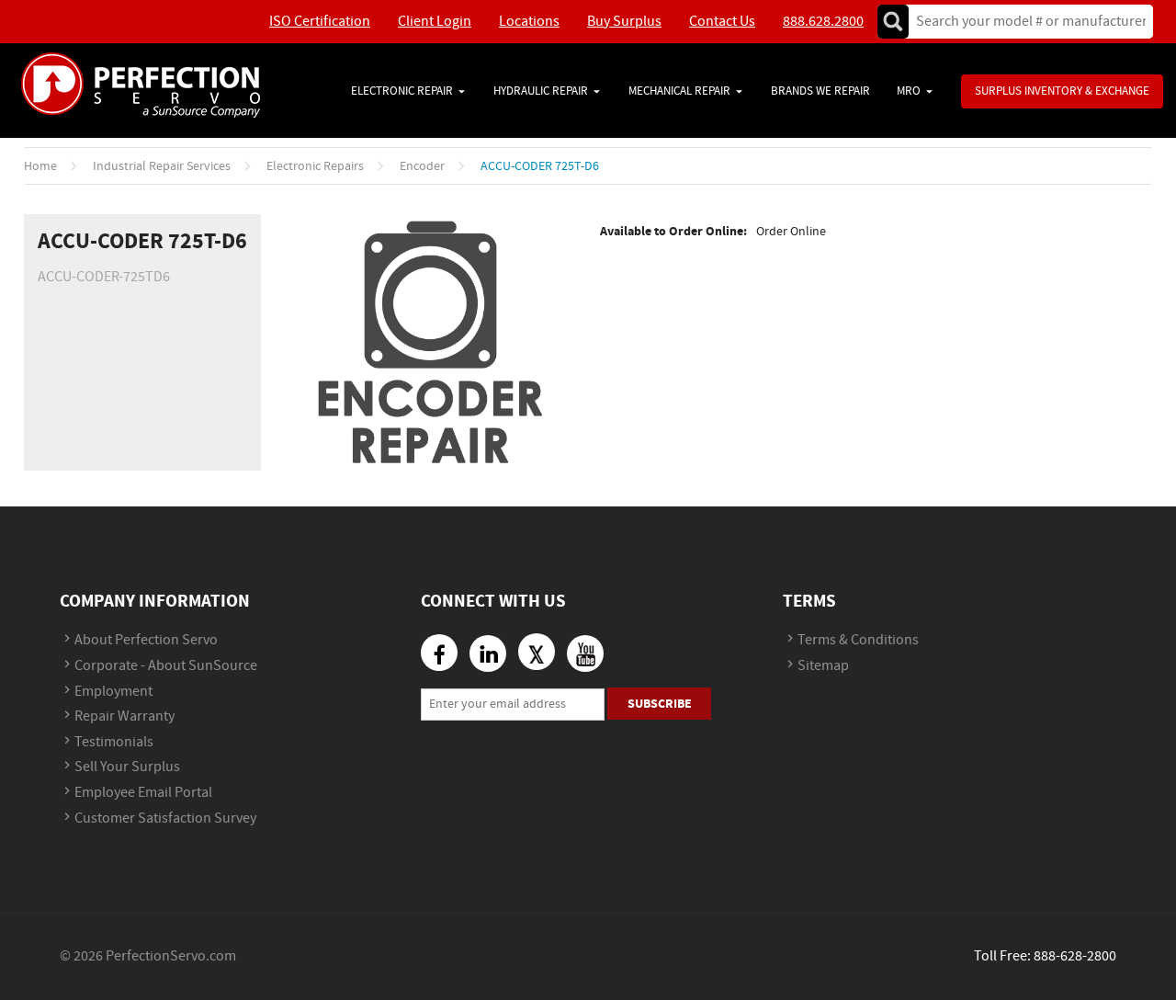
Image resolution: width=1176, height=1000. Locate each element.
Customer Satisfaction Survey (165, 818)
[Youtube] (585, 653)
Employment (113, 691)
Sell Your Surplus (127, 767)
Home (40, 166)
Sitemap (823, 666)
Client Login (434, 21)
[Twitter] (536, 651)
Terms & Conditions (858, 640)
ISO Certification (319, 21)
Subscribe (660, 703)
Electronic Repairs (315, 166)
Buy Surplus (624, 21)
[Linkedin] (487, 653)
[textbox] (1025, 22)
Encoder (422, 166)
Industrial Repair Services (162, 166)
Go (893, 22)
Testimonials (113, 742)
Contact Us (722, 21)
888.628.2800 (823, 21)
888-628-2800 (1075, 956)
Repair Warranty (124, 716)
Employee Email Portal (143, 792)
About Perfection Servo (146, 640)
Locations (529, 21)
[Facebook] (439, 652)
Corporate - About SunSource (165, 666)
